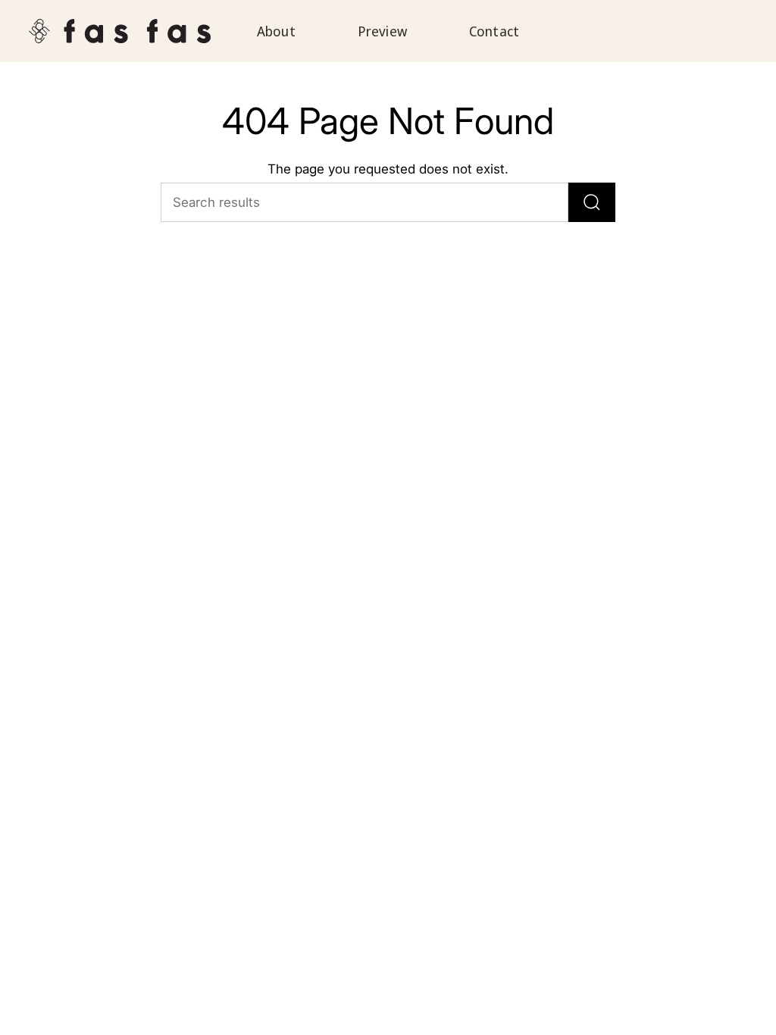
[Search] (591, 202)
